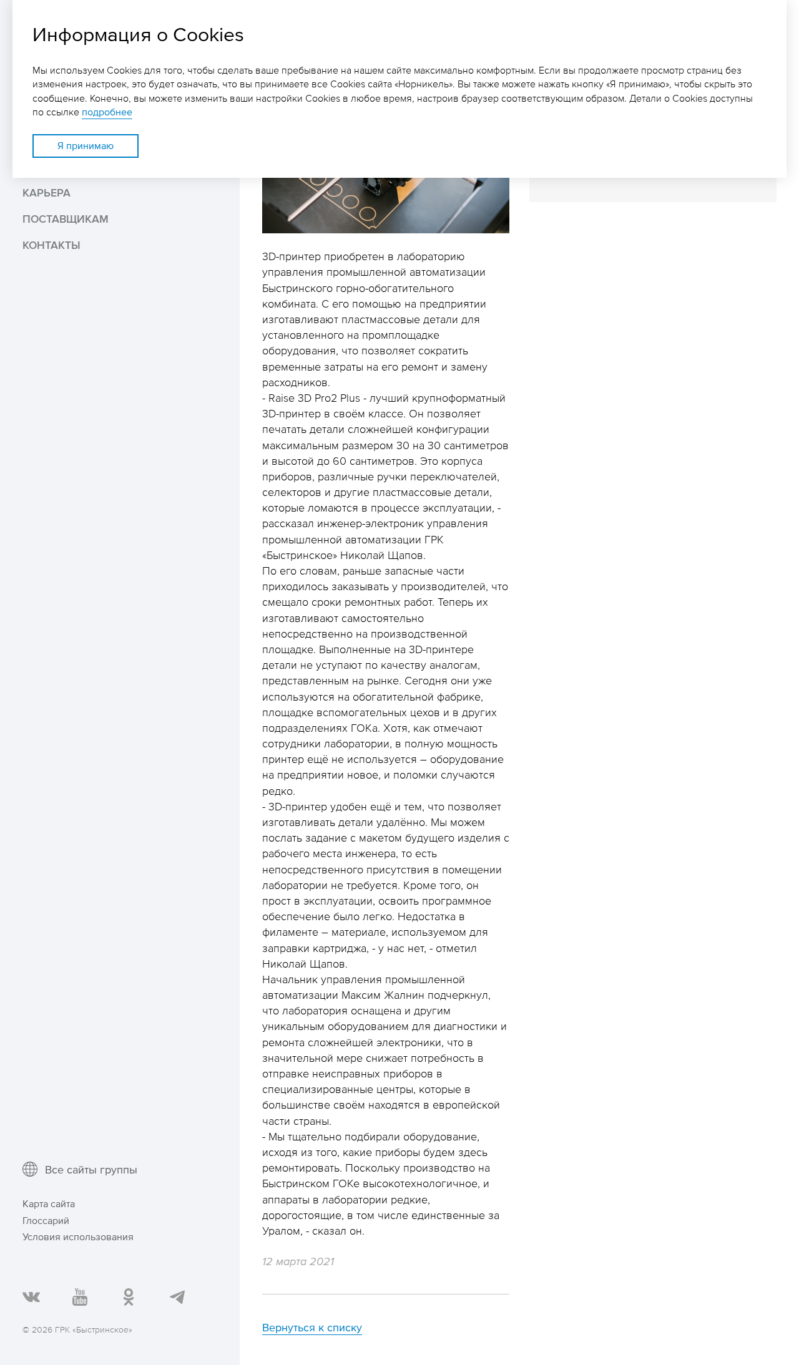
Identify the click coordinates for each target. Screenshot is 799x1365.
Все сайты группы (91, 1169)
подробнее (107, 112)
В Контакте (30, 1296)
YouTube (79, 1296)
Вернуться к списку (312, 1327)
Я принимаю (85, 145)
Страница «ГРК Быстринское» (127, 1296)
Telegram (176, 1296)
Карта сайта (48, 1204)
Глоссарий (45, 1220)
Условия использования (78, 1237)
